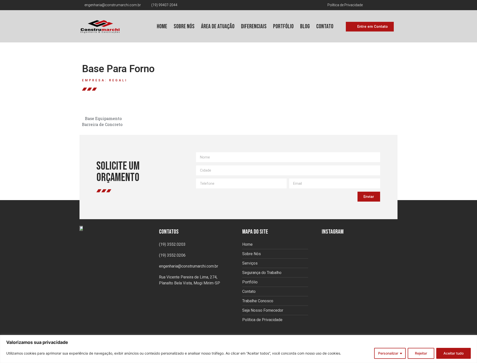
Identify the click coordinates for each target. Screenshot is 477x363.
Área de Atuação (218, 26)
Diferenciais (254, 26)
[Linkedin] (394, 5)
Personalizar (388, 353)
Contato (324, 26)
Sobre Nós (184, 26)
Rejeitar (421, 353)
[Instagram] (386, 5)
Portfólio (283, 26)
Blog (305, 26)
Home (162, 26)
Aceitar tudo (453, 353)
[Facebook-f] (378, 5)
